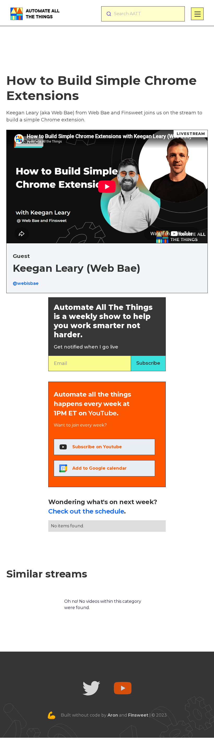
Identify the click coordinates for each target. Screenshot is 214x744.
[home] (35, 14)
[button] (197, 14)
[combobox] (143, 13)
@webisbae (26, 283)
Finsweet (138, 715)
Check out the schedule (86, 511)
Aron (113, 715)
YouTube (102, 413)
